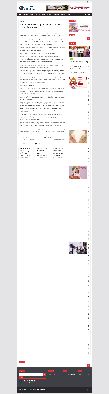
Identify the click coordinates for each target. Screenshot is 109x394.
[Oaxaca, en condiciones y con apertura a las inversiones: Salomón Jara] (79, 51)
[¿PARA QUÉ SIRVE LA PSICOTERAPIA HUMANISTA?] (78, 147)
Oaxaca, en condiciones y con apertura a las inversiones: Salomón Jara (79, 64)
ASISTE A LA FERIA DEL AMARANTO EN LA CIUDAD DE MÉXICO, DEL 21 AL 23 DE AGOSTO (88, 97)
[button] (65, 14)
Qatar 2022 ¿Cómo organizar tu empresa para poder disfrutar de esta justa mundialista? (43, 152)
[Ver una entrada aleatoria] (88, 14)
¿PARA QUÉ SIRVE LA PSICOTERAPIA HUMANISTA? (88, 142)
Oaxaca (72, 58)
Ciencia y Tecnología (47, 14)
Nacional (56, 14)
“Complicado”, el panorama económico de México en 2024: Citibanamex (30, 138)
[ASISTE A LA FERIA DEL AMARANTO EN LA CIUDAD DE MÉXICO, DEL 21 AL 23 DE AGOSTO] (78, 103)
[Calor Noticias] (20, 14)
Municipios (25, 14)
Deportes (38, 14)
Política (32, 14)
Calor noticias (31, 29)
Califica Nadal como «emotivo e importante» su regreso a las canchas (54, 138)
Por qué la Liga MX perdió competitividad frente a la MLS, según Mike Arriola (25, 152)
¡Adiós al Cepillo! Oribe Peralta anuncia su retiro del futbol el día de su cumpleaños (59, 152)
